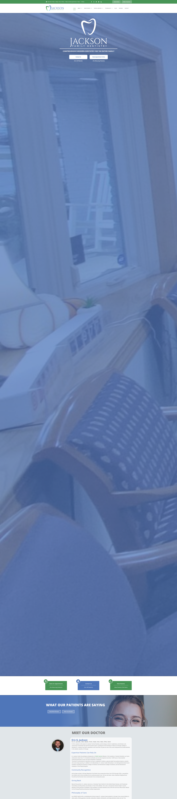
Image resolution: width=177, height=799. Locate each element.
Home (74, 8)
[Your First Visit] (78, 681)
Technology (108, 8)
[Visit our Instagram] (94, 2)
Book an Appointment (56, 683)
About (79, 8)
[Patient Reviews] (110, 681)
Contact (127, 8)
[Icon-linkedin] (101, 2)
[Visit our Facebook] (91, 2)
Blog (116, 8)
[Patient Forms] (46, 681)
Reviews (121, 8)
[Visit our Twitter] (96, 2)
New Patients (87, 8)
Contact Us (88, 683)
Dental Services (97, 8)
